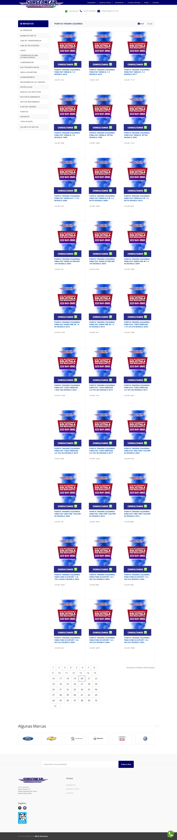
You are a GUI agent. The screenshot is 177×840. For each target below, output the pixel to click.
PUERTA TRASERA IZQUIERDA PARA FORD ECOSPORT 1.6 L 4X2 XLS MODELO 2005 (137, 576)
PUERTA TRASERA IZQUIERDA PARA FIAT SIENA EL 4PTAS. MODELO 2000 (137, 135)
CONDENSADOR (27, 62)
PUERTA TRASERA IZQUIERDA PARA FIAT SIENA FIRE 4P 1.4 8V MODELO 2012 (67, 324)
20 (82, 678)
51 (55, 706)
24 (60, 684)
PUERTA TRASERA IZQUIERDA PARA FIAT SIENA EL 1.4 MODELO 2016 (67, 71)
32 (67, 689)
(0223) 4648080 (89, 11)
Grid (142, 24)
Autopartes (91, 2)
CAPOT (23, 50)
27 (82, 684)
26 (75, 684)
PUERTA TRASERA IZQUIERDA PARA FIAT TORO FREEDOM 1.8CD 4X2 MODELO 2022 (67, 387)
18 (67, 678)
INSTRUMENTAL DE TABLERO (32, 82)
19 (75, 678)
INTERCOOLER (26, 87)
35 (89, 689)
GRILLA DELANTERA (28, 72)
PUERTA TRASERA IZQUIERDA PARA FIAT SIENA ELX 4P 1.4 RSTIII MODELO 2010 (137, 198)
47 (75, 700)
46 (67, 700)
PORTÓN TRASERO (28, 106)
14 (88, 672)
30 (53, 689)
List (150, 24)
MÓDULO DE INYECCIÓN (30, 92)
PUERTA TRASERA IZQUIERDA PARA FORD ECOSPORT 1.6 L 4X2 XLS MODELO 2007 (137, 639)
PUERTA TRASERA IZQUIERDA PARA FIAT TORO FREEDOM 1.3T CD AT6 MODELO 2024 (137, 324)
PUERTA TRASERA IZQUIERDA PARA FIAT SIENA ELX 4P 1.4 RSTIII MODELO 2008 (102, 198)
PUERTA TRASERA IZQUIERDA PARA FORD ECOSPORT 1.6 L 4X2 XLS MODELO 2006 (67, 639)
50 (96, 700)
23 (53, 684)
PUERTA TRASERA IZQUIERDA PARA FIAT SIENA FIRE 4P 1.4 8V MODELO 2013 (102, 324)
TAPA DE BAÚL (26, 121)
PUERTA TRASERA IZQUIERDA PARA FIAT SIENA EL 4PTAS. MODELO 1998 (102, 135)
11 (66, 672)
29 (96, 684)
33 (75, 689)
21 (89, 678)
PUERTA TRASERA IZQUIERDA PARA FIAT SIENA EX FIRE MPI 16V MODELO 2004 (67, 261)
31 (60, 689)
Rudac (146, 2)
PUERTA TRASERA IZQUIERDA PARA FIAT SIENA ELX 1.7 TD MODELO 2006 (67, 198)
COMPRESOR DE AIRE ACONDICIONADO (29, 56)
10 (59, 672)
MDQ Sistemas (41, 836)
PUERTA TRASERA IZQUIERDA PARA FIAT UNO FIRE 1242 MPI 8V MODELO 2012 (137, 513)
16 (53, 678)
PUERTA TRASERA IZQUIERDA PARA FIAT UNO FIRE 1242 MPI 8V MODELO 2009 (67, 513)
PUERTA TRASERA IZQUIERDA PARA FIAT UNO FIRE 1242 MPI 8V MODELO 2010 (102, 513)
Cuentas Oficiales (134, 2)
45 (60, 700)
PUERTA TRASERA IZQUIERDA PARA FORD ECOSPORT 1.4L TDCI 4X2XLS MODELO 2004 (67, 576)
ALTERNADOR (26, 30)
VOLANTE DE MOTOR (29, 127)
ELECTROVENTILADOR (29, 67)
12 (73, 672)
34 (82, 689)
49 (89, 700)
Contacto (155, 2)
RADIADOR (24, 116)
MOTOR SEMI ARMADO (30, 102)
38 (60, 694)
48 (82, 700)
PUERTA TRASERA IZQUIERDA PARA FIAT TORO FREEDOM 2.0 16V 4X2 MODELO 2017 (102, 387)
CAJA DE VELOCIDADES (29, 45)
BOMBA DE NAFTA (28, 35)
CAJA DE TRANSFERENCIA (30, 40)
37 (53, 694)
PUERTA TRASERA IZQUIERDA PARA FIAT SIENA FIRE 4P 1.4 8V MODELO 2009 (137, 261)
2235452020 (73, 11)
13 (80, 672)
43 (96, 694)
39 (67, 694)
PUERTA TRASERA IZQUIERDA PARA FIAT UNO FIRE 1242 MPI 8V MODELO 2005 (137, 450)
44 (53, 700)
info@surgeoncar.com (110, 11)
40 (75, 694)
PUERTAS (24, 111)
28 (89, 684)
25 (67, 684)
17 (60, 678)
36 (96, 689)
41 (82, 694)
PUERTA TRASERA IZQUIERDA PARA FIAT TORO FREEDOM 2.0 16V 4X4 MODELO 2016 (67, 450)
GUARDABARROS (27, 77)
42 (89, 694)
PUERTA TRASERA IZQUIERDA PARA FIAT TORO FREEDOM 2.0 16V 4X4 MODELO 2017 (102, 450)
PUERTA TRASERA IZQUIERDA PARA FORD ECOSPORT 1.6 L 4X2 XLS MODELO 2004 (102, 576)
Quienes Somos (105, 2)
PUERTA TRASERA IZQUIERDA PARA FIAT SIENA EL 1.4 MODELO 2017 (137, 71)
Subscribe (126, 764)
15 (95, 672)
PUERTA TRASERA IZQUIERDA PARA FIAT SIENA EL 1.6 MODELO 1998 (67, 135)
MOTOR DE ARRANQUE (30, 97)
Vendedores (119, 2)
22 (96, 678)
